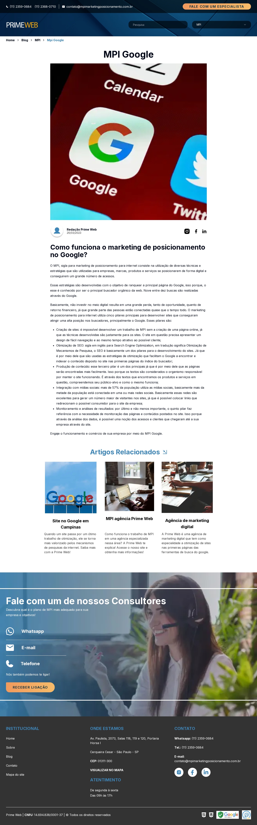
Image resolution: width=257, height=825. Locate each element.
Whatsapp (32, 631)
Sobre (10, 747)
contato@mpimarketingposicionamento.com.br (99, 6)
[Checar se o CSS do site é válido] (211, 814)
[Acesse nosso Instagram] (178, 772)
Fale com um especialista (216, 6)
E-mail (28, 647)
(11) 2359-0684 (21, 6)
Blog (24, 40)
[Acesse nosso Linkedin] (206, 772)
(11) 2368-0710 (45, 6)
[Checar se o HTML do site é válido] (204, 814)
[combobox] (221, 24)
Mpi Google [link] (55, 40)
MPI (37, 40)
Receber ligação (30, 687)
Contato (11, 765)
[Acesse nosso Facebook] (192, 772)
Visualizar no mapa (106, 770)
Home (10, 40)
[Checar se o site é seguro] (227, 815)
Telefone (30, 663)
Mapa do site (15, 774)
